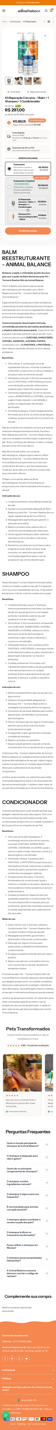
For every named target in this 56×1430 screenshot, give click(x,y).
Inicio (4, 21)
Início (13, 1423)
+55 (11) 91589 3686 (21, 1341)
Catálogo (21, 1423)
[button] (8, 3)
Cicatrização (15, 21)
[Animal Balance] (29, 10)
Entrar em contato (37, 1423)
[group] (28, 52)
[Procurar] (46, 11)
